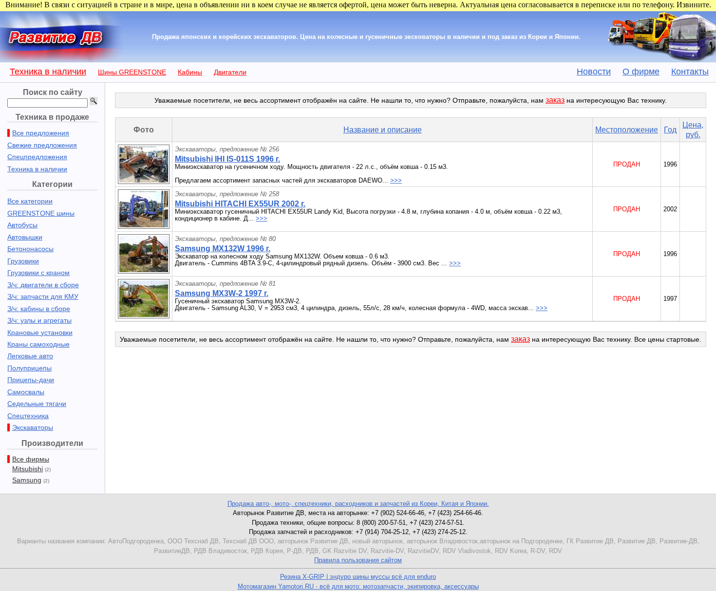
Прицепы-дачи (30, 380)
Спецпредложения (37, 157)
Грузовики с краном (38, 273)
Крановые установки (40, 332)
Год (670, 130)
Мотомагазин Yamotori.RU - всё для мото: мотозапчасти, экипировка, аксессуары (358, 586)
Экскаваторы (32, 427)
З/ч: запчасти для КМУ (42, 296)
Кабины (190, 72)
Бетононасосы (30, 249)
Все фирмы (30, 459)
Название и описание (382, 130)
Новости (594, 71)
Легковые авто (30, 356)
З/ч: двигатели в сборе (43, 285)
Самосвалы (25, 392)
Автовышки (24, 237)
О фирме (640, 71)
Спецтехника (28, 416)
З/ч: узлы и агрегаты (39, 320)
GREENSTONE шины (41, 213)
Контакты (690, 71)
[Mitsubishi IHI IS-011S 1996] (144, 181)
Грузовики (23, 261)
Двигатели (230, 72)
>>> (396, 180)
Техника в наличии (48, 71)
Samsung (26, 480)
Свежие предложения (42, 145)
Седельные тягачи (36, 403)
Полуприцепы (29, 368)
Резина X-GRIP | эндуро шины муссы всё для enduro (358, 576)
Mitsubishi (27, 469)
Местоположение (626, 130)
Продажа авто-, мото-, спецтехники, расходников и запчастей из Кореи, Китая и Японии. (358, 503)
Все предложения (40, 133)
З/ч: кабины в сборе (38, 309)
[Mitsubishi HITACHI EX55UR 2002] (144, 226)
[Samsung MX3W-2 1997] (144, 316)
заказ (555, 100)
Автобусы (22, 225)
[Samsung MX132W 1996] (144, 271)
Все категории (30, 201)
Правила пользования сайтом (358, 560)
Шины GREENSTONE (132, 72)
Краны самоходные (38, 344)
